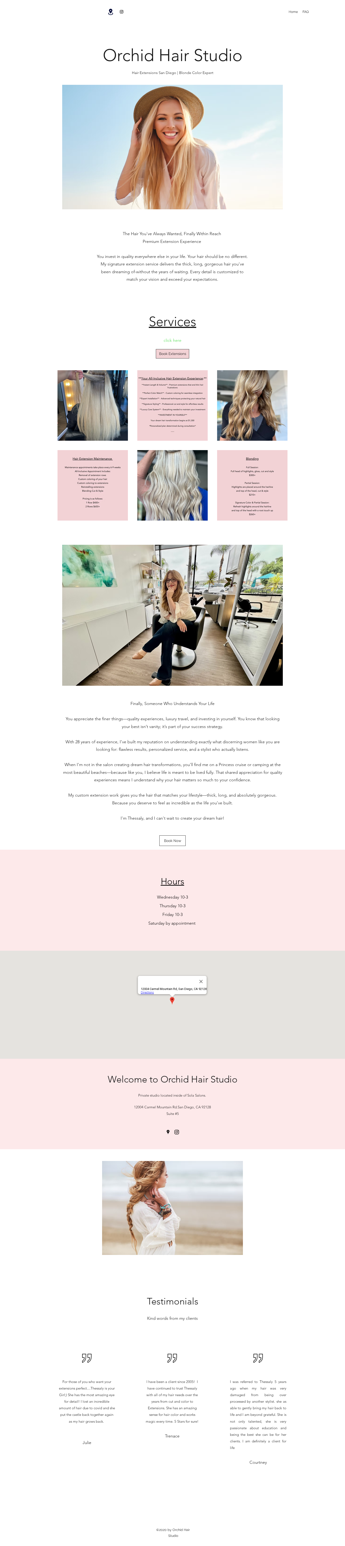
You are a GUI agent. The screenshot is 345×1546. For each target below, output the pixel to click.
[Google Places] (168, 1132)
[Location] (110, 11)
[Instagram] (121, 11)
